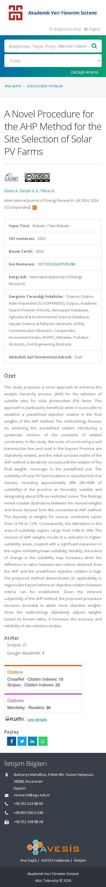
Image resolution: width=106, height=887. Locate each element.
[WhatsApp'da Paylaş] (42, 741)
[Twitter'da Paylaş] (22, 741)
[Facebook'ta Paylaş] (11, 741)
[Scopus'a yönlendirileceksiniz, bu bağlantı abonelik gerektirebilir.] (35, 207)
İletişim (80, 860)
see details (37, 719)
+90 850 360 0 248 (28, 812)
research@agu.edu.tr (32, 795)
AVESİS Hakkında (55, 860)
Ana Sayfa (13, 86)
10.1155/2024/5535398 (56, 264)
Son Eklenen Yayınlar (45, 86)
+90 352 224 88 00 (28, 803)
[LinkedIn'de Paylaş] (32, 741)
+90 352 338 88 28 (28, 821)
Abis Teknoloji (47, 880)
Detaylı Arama (84, 72)
